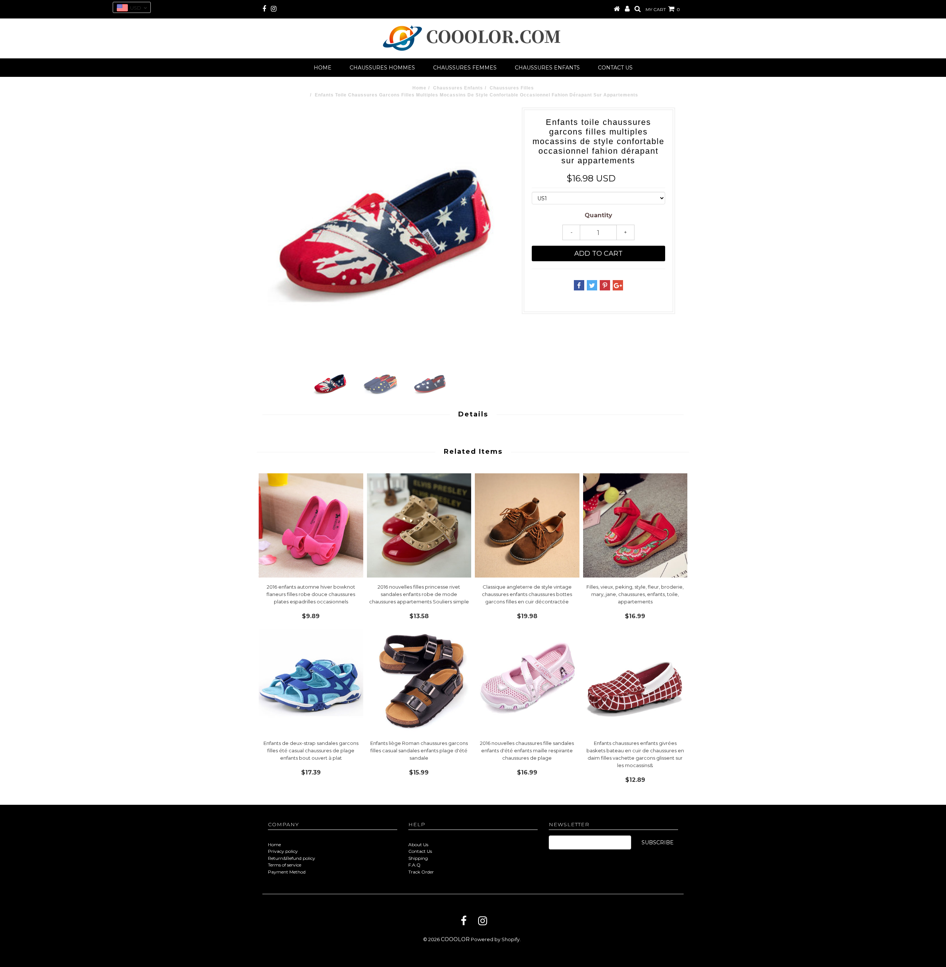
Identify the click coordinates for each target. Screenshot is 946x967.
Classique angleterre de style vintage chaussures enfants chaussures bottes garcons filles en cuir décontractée (527, 594)
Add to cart (598, 253)
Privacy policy (283, 851)
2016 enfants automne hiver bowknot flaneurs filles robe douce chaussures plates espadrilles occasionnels (310, 594)
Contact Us (420, 851)
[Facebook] (464, 921)
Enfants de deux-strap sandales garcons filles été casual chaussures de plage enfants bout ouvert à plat (310, 750)
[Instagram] (483, 921)
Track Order (421, 872)
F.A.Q (414, 865)
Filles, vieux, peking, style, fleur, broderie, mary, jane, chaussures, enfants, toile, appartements (635, 594)
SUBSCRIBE (658, 842)
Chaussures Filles (512, 88)
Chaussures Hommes (382, 67)
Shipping (418, 858)
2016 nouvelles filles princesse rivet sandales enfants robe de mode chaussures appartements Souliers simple (419, 594)
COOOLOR (455, 939)
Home (322, 67)
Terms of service (284, 865)
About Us (418, 844)
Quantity (598, 215)
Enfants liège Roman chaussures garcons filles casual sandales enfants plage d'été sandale (419, 750)
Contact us (615, 67)
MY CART (663, 9)
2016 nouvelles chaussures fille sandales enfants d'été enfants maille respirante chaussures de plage (527, 750)
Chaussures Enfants (547, 67)
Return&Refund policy (291, 858)
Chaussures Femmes (465, 67)
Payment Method (287, 872)
